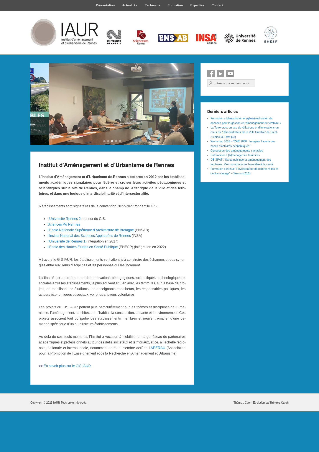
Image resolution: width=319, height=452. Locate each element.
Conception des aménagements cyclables (236, 150)
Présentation (105, 5)
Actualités (129, 5)
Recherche (152, 5)
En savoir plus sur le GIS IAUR (67, 407)
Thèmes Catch (279, 443)
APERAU (158, 389)
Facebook (211, 73)
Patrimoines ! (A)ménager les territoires (235, 155)
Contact (217, 5)
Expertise (197, 5)
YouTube (230, 73)
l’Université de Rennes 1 (67, 282)
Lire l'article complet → (56, 176)
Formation (175, 5)
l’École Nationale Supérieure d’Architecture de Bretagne (91, 271)
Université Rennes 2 (65, 260)
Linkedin (220, 73)
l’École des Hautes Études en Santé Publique (83, 288)
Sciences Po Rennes (64, 265)
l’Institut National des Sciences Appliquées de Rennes (89, 276)
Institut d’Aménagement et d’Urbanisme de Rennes (106, 205)
